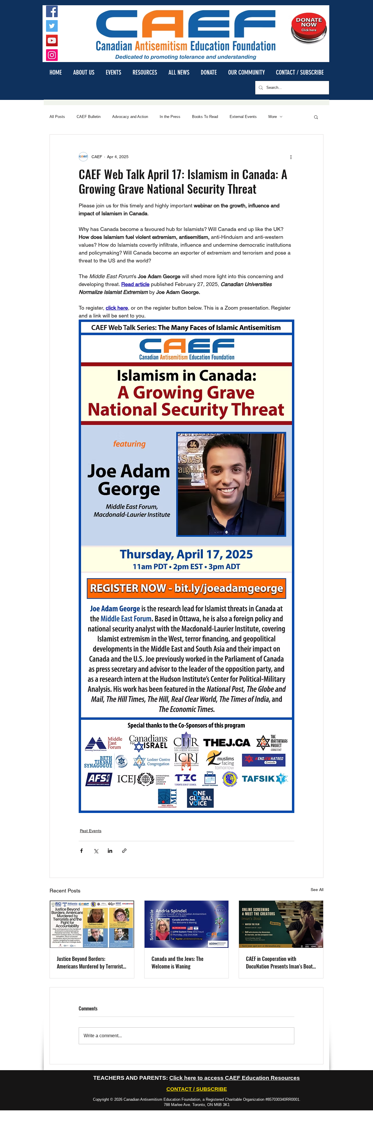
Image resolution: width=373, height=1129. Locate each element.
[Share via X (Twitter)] (95, 850)
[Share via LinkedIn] (110, 850)
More (272, 116)
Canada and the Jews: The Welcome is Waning (177, 962)
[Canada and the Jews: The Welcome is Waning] (187, 924)
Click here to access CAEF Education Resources (234, 1078)
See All (317, 889)
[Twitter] (52, 26)
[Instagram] (52, 55)
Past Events (90, 830)
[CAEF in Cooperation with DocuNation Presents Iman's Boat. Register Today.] (281, 924)
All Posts (57, 116)
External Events (243, 116)
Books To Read (205, 116)
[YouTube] (52, 40)
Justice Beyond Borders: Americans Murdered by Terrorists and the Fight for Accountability (91, 962)
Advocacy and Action (130, 116)
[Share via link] (124, 850)
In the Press (170, 116)
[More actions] (290, 156)
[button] (83, 72)
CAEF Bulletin (89, 116)
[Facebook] (52, 11)
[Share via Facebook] (81, 850)
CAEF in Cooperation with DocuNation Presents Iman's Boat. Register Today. (280, 962)
